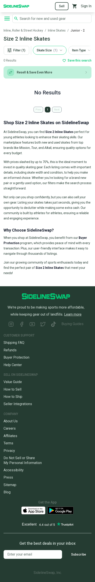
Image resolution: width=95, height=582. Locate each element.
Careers (10, 428)
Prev (38, 109)
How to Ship (13, 397)
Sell (62, 6)
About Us (11, 421)
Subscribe (78, 554)
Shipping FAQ (14, 343)
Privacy (9, 451)
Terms (8, 443)
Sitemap (10, 485)
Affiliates (10, 436)
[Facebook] (21, 325)
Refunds (10, 350)
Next (57, 109)
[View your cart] (74, 6)
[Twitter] (43, 325)
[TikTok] (53, 325)
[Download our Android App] (60, 510)
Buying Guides (72, 324)
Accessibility (14, 470)
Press (8, 477)
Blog (7, 492)
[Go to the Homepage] (16, 6)
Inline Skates (57, 30)
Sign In (86, 6)
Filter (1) (19, 50)
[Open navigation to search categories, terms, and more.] (7, 18)
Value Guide (13, 382)
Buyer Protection (16, 357)
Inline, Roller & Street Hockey (23, 30)
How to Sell (12, 389)
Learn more (73, 314)
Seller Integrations (18, 404)
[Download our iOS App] (33, 510)
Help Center (13, 365)
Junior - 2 (77, 30)
